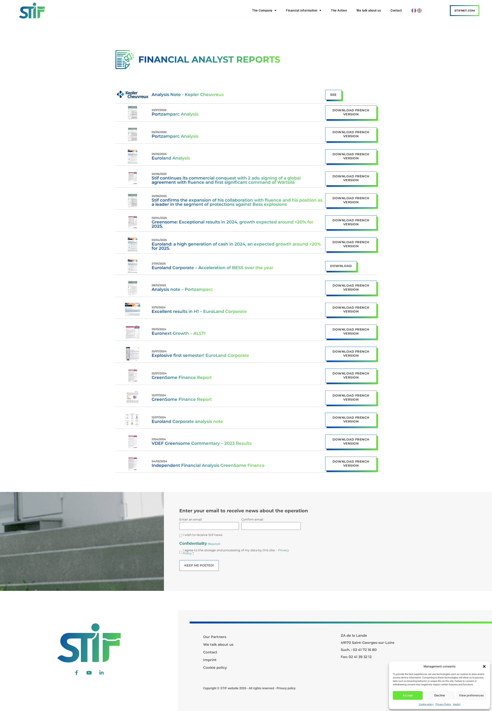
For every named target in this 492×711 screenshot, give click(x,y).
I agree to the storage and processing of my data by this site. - (236, 552)
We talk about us (369, 10)
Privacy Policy (443, 704)
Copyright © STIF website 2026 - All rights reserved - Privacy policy (249, 688)
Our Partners (214, 637)
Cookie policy (426, 704)
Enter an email (190, 519)
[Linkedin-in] (101, 673)
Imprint (456, 704)
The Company (262, 10)
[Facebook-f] (76, 673)
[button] (484, 666)
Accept (408, 695)
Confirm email (252, 519)
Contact (396, 10)
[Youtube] (89, 673)
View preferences (471, 695)
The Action (339, 10)
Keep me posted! (199, 565)
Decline (439, 695)
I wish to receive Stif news (202, 535)
